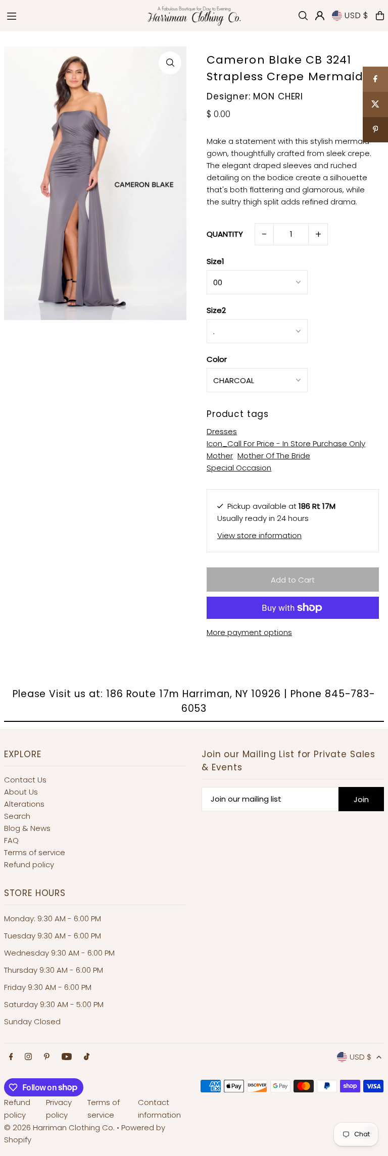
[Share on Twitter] (375, 104)
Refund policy (29, 864)
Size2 (216, 310)
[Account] (319, 15)
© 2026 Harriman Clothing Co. (60, 1127)
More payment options (249, 632)
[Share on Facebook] (375, 79)
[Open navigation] (70, 15)
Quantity (225, 234)
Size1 (215, 261)
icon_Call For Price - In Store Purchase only (286, 443)
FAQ (11, 840)
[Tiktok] (86, 1057)
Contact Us (25, 779)
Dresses (222, 431)
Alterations (24, 804)
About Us (21, 791)
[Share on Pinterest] (375, 129)
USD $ (356, 15)
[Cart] (380, 15)
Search (17, 816)
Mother (220, 455)
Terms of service (34, 852)
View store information (259, 535)
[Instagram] (28, 1057)
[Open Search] (303, 15)
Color (217, 359)
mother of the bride (273, 455)
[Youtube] (67, 1057)
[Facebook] (11, 1057)
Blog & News (27, 828)
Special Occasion (239, 467)
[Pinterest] (47, 1057)
